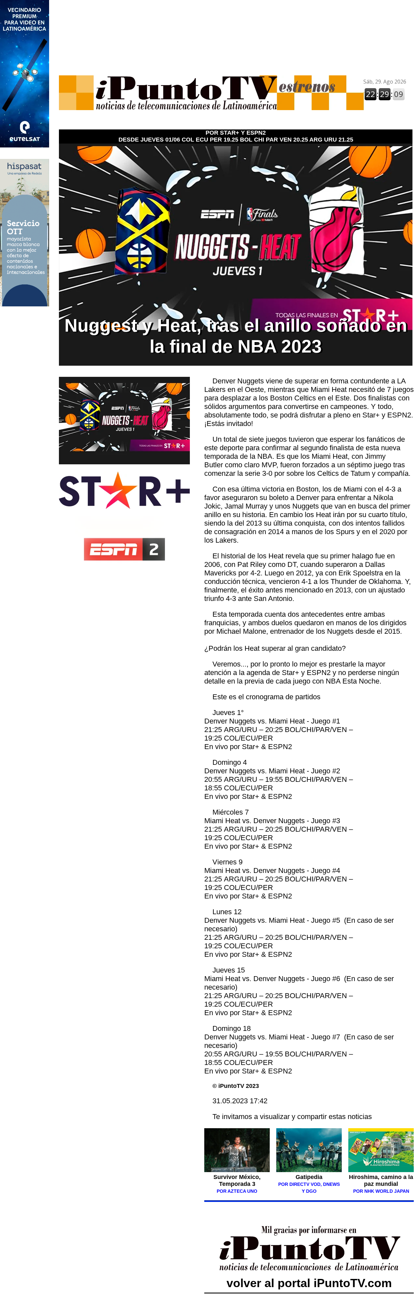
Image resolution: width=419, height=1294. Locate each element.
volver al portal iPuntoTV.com (309, 1283)
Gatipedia (309, 1177)
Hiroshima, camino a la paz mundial (381, 1180)
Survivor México (236, 1177)
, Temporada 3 (240, 1180)
